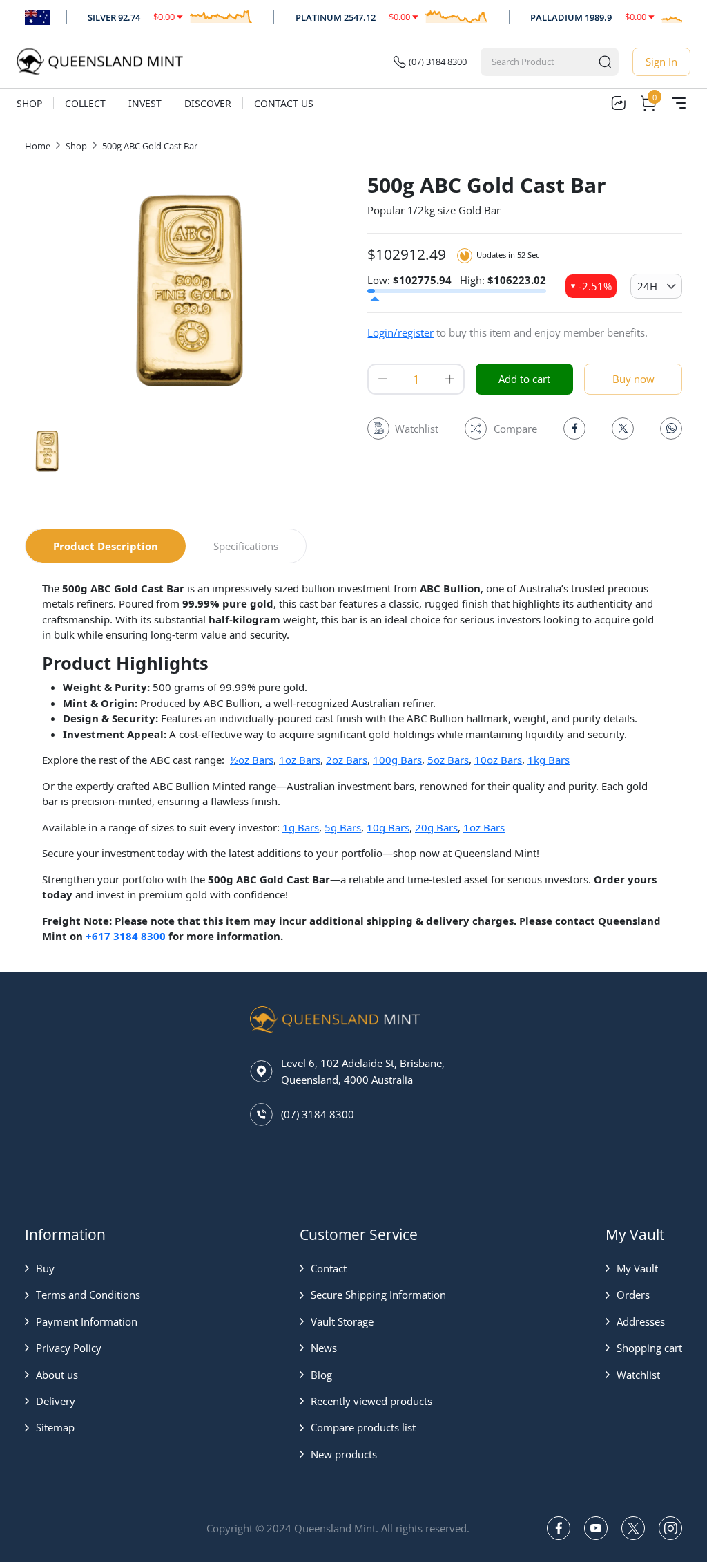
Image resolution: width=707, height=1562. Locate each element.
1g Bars (300, 827)
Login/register (400, 332)
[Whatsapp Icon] (671, 428)
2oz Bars (346, 759)
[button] (82, 1268)
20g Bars (436, 827)
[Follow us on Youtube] (596, 1528)
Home (37, 146)
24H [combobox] (647, 286)
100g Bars (397, 759)
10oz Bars (498, 759)
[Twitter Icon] (623, 428)
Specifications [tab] (245, 546)
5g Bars (343, 827)
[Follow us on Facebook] (558, 1528)
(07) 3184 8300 (438, 61)
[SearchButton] (605, 62)
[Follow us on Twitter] (633, 1528)
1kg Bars (548, 759)
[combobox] (537, 61)
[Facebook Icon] (574, 428)
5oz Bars (448, 759)
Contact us (283, 103)
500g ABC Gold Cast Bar (149, 146)
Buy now (633, 379)
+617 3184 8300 (126, 936)
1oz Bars (299, 759)
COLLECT (85, 103)
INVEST (145, 103)
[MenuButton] (678, 103)
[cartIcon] (648, 103)
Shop (29, 103)
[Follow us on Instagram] (670, 1528)
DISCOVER (207, 103)
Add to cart (524, 379)
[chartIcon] (618, 103)
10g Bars (388, 827)
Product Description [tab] (105, 546)
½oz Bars (251, 759)
